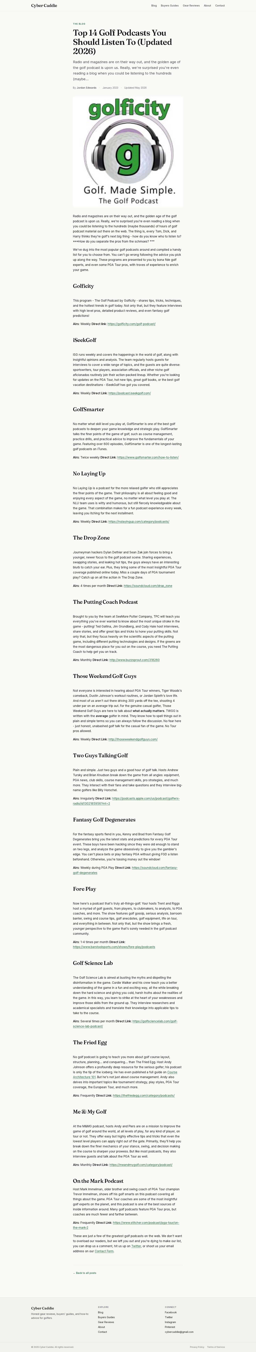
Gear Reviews (191, 5)
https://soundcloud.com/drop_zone (148, 586)
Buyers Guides (170, 5)
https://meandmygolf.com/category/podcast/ (141, 1165)
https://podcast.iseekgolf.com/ (129, 393)
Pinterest (170, 1326)
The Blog (79, 24)
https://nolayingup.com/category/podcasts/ (138, 521)
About (207, 5)
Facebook (171, 1312)
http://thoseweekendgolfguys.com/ (133, 739)
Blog (154, 5)
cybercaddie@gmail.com (179, 1331)
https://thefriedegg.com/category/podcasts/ (144, 1095)
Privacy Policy (197, 1347)
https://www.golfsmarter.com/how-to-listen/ (148, 457)
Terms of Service (216, 1347)
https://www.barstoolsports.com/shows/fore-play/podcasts (114, 947)
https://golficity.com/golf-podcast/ (132, 324)
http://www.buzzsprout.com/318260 (135, 660)
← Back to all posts (84, 1272)
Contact (220, 5)
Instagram (170, 1322)
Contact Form (104, 1251)
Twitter (136, 1246)
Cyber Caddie (44, 5)
